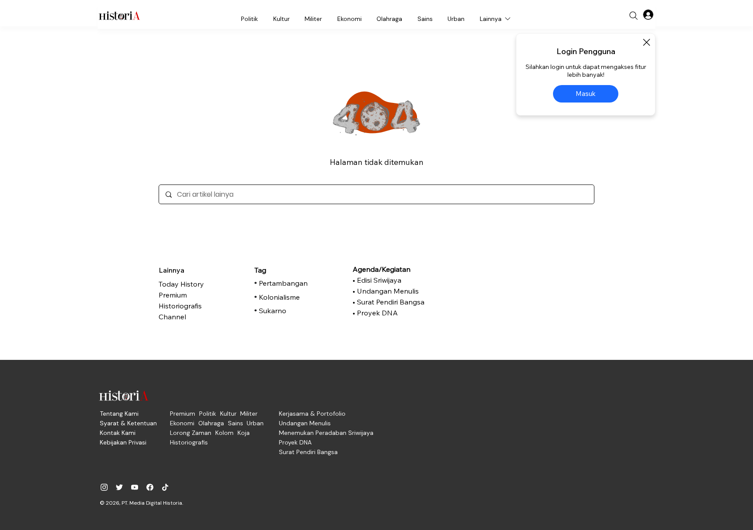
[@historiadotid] (134, 487)
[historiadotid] (104, 487)
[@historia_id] (119, 487)
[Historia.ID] (119, 16)
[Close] (646, 42)
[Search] (633, 15)
